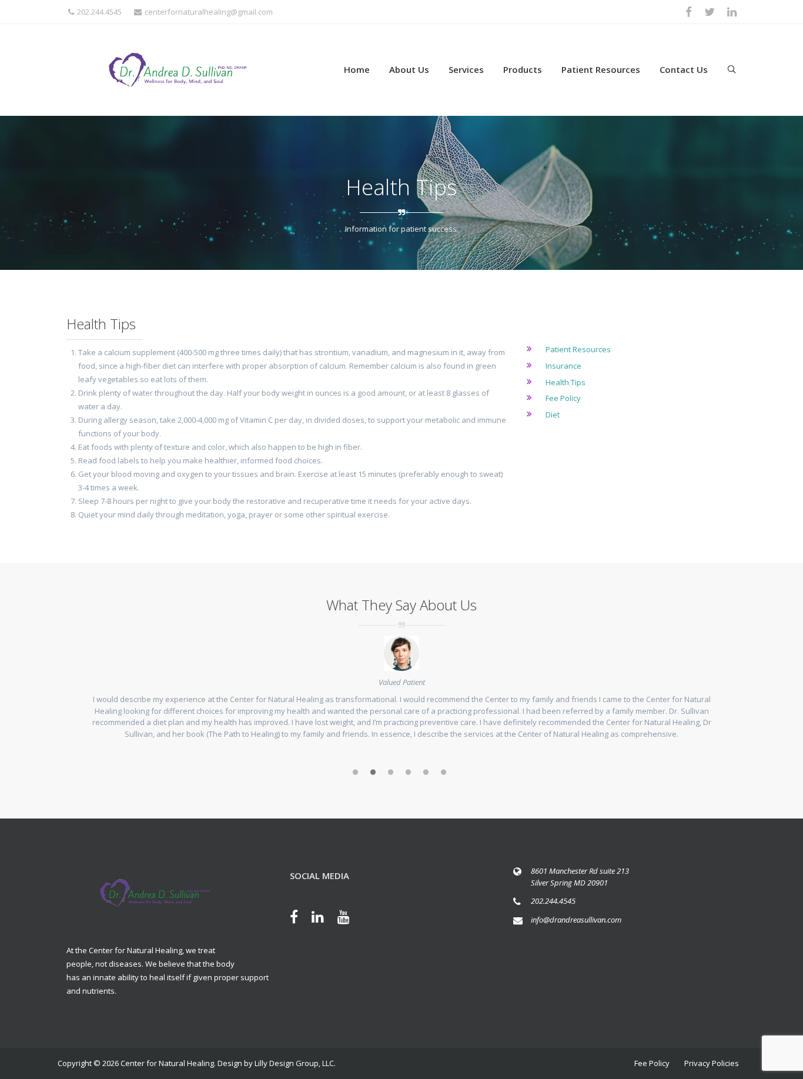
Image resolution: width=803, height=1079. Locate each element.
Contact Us (684, 69)
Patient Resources (600, 69)
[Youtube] (349, 918)
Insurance (563, 365)
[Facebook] (300, 918)
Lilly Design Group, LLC (294, 1063)
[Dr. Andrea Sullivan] (178, 70)
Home (357, 69)
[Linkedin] (324, 918)
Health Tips (565, 382)
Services (466, 69)
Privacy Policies (711, 1063)
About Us (409, 69)
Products (522, 69)
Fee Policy (563, 398)
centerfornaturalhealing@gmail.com (209, 11)
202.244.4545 (99, 11)
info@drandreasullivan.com (576, 919)
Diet (553, 414)
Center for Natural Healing (167, 1063)
